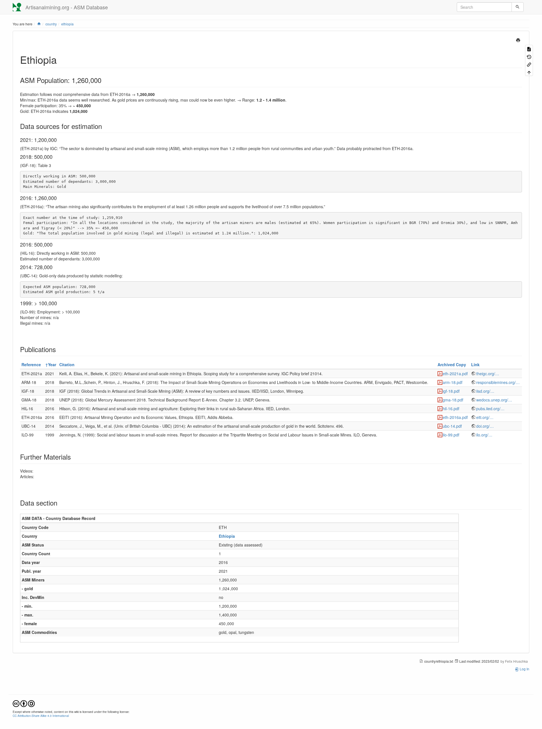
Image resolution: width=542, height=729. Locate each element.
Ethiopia (227, 536)
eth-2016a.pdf (455, 417)
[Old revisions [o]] (529, 56)
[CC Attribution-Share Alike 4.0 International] (24, 703)
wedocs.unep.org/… (494, 400)
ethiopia (67, 23)
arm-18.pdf (452, 382)
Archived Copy (452, 364)
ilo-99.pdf (451, 435)
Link (475, 364)
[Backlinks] (529, 64)
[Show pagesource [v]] (529, 48)
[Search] (518, 7)
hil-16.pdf (451, 408)
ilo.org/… (484, 435)
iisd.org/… (485, 391)
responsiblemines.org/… (498, 382)
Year (52, 364)
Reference (31, 364)
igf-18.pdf (451, 391)
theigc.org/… (487, 373)
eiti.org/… (484, 417)
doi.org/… (485, 426)
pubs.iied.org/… (490, 408)
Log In (524, 668)
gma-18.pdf (453, 400)
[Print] (518, 39)
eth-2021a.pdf (455, 373)
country (51, 23)
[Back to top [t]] (529, 71)
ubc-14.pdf (452, 426)
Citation (67, 364)
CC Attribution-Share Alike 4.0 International (41, 715)
